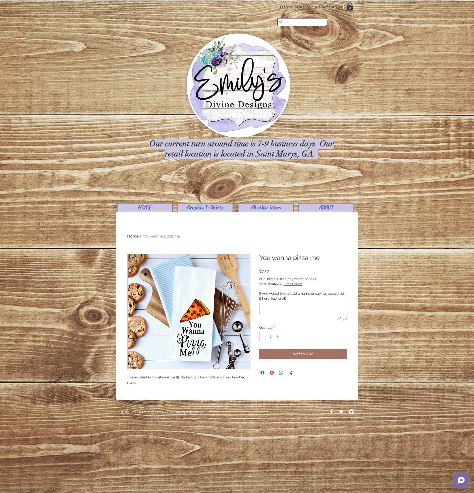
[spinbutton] (270, 336)
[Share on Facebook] (262, 373)
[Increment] (278, 336)
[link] (349, 6)
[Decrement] (263, 336)
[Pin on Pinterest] (272, 373)
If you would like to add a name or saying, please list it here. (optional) (301, 295)
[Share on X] (291, 373)
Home (132, 236)
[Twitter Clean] (341, 411)
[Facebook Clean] (331, 411)
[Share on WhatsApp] (281, 373)
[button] (205, 207)
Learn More (293, 284)
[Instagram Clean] (351, 411)
